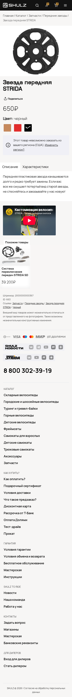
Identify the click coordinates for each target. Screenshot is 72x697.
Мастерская (13, 570)
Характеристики (35, 166)
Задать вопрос (14, 623)
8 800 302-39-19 (28, 371)
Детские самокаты (18, 443)
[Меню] (65, 5)
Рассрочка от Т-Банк (19, 513)
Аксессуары (13, 456)
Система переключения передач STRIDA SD (15, 272)
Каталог (21, 16)
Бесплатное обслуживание (24, 563)
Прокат (9, 534)
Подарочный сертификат (22, 486)
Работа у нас (13, 606)
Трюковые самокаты (19, 449)
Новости (10, 593)
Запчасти (35, 16)
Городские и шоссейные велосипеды (31, 402)
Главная (8, 16)
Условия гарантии (17, 549)
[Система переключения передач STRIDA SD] (15, 255)
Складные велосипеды (21, 395)
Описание (10, 166)
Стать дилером (15, 666)
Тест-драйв (12, 527)
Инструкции (13, 577)
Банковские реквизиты (21, 643)
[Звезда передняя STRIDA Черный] (36, 51)
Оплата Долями (15, 520)
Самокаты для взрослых (22, 436)
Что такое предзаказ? (20, 500)
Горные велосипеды (19, 415)
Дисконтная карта (17, 506)
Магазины (11, 629)
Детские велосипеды (20, 422)
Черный (17, 307)
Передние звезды (55, 16)
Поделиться (15, 98)
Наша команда (14, 600)
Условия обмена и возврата (24, 556)
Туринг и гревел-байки (21, 409)
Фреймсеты (12, 429)
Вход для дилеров (17, 659)
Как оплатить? (14, 479)
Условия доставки (17, 493)
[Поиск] (37, 5)
